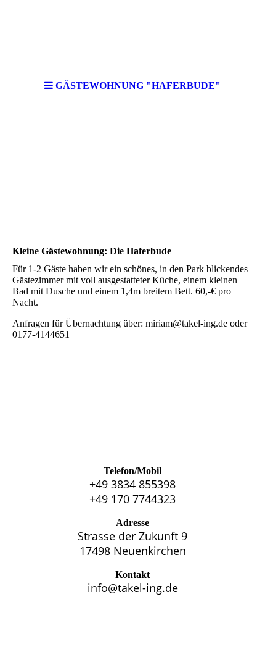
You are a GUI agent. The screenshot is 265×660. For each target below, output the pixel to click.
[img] (132, 37)
